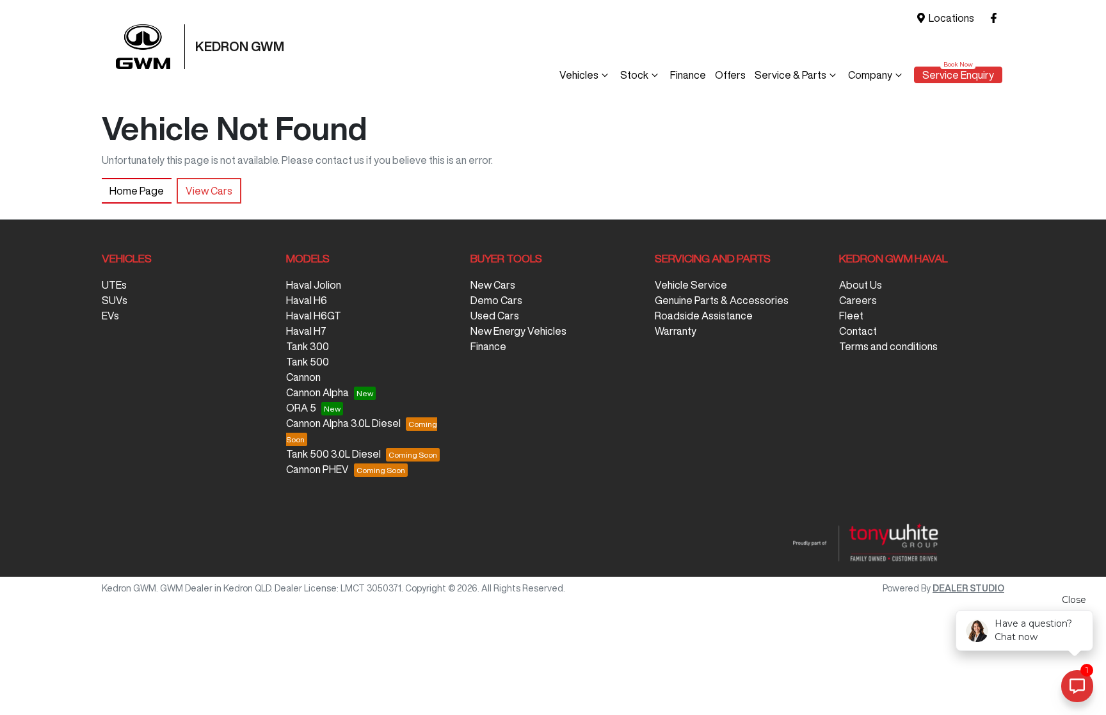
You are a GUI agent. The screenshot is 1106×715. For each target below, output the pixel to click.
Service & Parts (790, 75)
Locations (951, 18)
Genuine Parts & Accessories (722, 300)
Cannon (303, 377)
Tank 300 (307, 346)
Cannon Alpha (317, 392)
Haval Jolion (313, 285)
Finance (688, 75)
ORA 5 (301, 408)
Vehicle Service (691, 285)
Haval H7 (306, 331)
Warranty (675, 331)
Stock (634, 75)
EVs (110, 315)
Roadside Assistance (704, 315)
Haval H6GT (313, 315)
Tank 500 (307, 362)
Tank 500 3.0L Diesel (333, 454)
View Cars (209, 191)
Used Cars (494, 315)
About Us (860, 285)
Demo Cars (496, 300)
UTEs (114, 285)
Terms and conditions (888, 346)
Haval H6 (306, 300)
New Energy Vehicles (518, 331)
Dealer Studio (968, 588)
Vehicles (578, 75)
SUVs (114, 300)
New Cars (492, 285)
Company (870, 75)
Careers (858, 300)
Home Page (136, 191)
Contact (858, 331)
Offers (730, 75)
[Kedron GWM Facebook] (996, 18)
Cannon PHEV (317, 469)
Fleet (851, 315)
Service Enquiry (958, 75)
